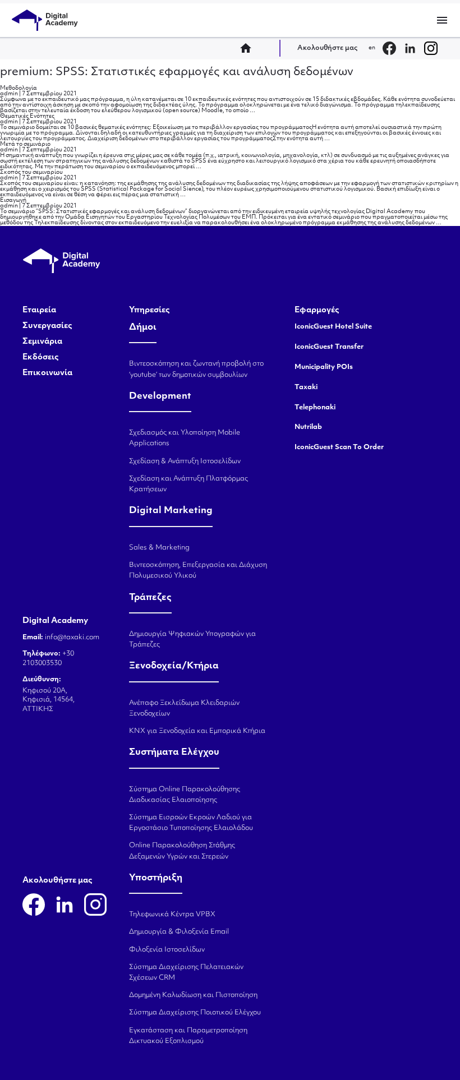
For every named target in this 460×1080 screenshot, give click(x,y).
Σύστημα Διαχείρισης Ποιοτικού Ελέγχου (195, 1012)
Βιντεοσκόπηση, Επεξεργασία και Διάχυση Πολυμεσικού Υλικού (198, 570)
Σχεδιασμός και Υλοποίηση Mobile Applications (184, 438)
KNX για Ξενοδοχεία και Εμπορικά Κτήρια (197, 731)
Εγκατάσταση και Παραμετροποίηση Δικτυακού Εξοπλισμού (188, 1036)
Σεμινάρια (42, 342)
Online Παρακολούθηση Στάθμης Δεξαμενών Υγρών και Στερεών (182, 851)
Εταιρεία (39, 311)
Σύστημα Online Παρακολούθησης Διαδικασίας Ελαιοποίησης (184, 795)
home (249, 48)
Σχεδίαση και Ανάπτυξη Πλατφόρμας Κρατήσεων (188, 484)
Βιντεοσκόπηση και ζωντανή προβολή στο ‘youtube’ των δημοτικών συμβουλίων (196, 369)
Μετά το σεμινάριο (25, 144)
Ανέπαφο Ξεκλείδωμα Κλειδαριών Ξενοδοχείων (184, 708)
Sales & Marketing (159, 547)
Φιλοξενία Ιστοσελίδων (167, 950)
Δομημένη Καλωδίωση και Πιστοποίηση (193, 995)
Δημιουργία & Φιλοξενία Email (179, 932)
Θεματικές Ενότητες (27, 116)
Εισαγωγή (13, 200)
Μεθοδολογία (18, 88)
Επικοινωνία (47, 373)
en (372, 48)
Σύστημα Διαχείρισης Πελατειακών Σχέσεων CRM (186, 972)
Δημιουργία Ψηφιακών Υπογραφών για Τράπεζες (192, 639)
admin (9, 94)
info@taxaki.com (72, 637)
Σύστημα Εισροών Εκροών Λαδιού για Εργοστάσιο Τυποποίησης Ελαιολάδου (191, 823)
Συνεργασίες (47, 326)
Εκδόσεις (40, 358)
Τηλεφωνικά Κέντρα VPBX (172, 914)
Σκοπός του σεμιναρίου (31, 172)
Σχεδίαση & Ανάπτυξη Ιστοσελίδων (185, 461)
